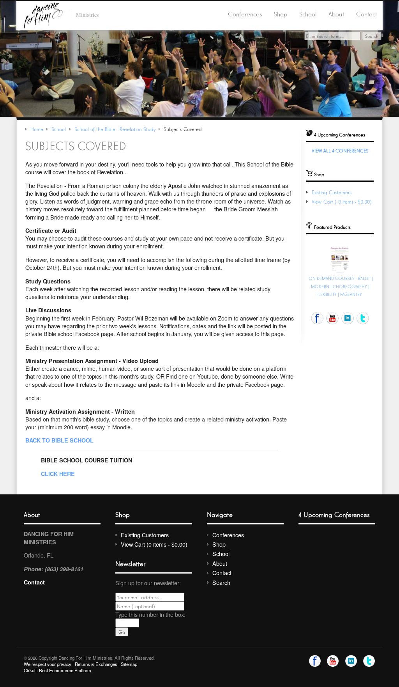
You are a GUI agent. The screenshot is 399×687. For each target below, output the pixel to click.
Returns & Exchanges (96, 664)
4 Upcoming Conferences (334, 514)
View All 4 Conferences (340, 150)
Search (221, 582)
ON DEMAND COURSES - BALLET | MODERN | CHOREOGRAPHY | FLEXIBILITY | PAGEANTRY (341, 286)
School (308, 13)
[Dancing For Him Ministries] (43, 14)
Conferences (245, 13)
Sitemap (129, 664)
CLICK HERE (58, 474)
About (336, 13)
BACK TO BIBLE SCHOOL (59, 440)
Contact (366, 13)
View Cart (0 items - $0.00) (342, 201)
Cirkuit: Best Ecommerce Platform (57, 670)
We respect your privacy (47, 664)
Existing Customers (331, 192)
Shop (280, 13)
